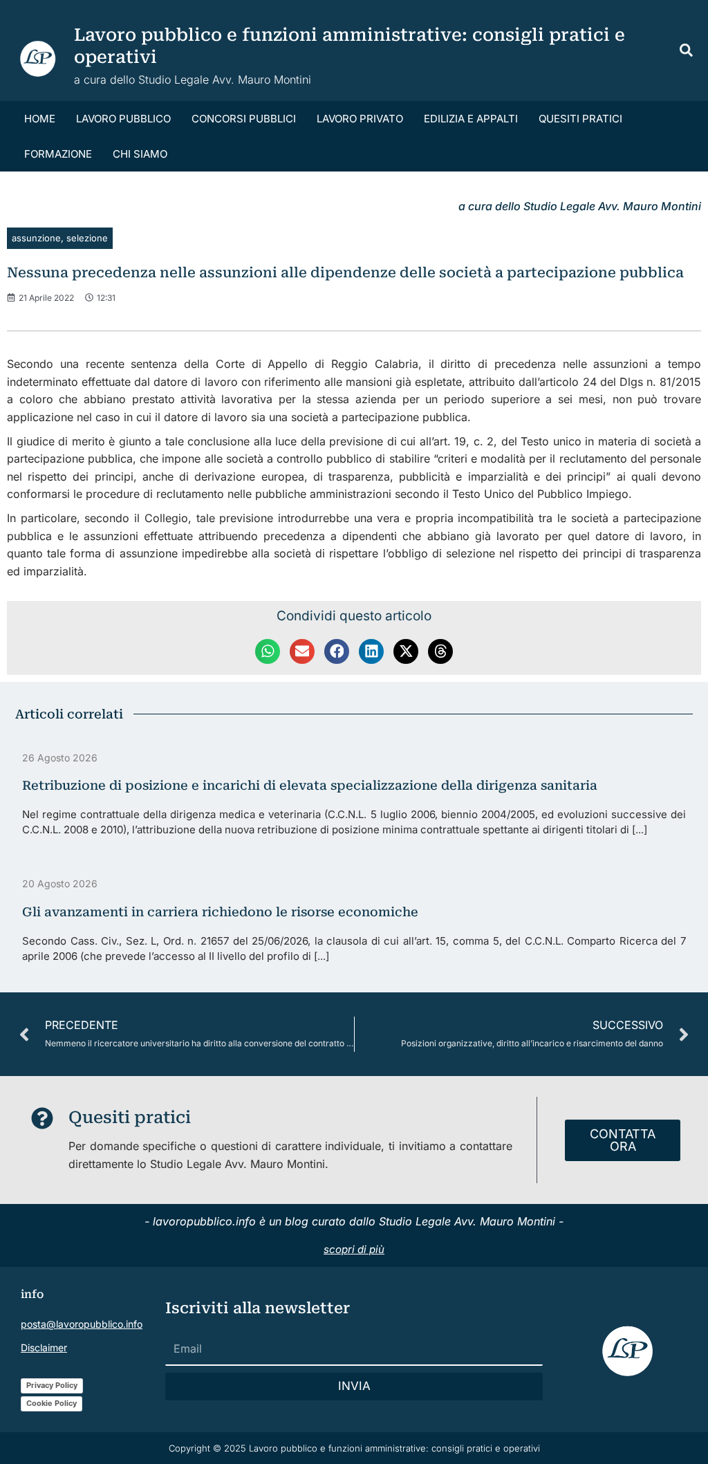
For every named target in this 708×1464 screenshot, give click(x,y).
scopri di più (354, 1249)
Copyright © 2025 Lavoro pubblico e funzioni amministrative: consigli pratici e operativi (354, 1448)
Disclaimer (44, 1347)
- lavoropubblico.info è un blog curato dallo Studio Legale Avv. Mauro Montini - (354, 1221)
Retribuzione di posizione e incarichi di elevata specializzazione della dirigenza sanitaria (309, 785)
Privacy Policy (51, 1385)
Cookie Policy (51, 1403)
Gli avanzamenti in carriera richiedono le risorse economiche (220, 912)
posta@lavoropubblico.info (81, 1324)
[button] (687, 52)
